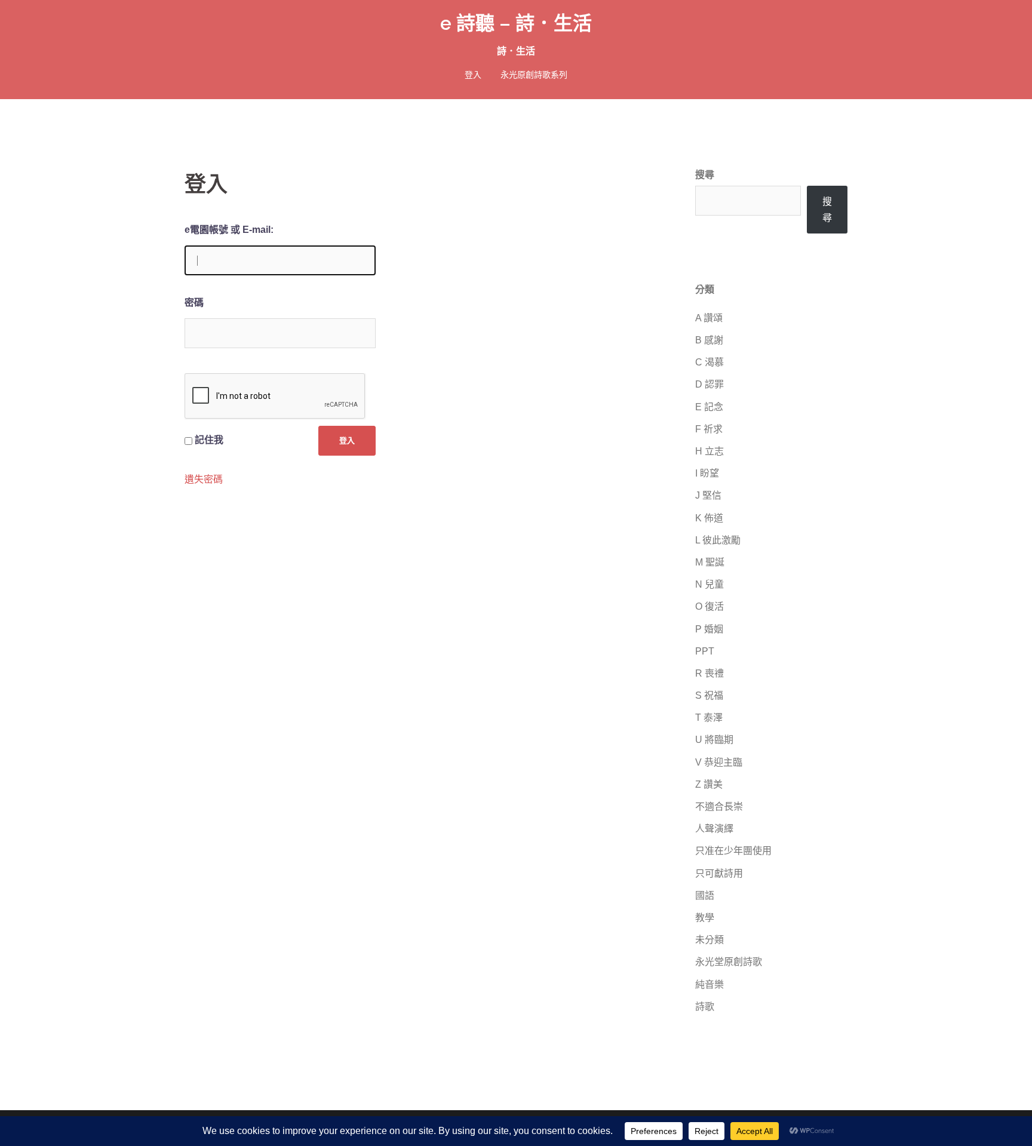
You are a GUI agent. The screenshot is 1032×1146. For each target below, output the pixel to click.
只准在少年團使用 (733, 851)
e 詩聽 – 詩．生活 (516, 23)
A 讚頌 (709, 318)
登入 (473, 74)
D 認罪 (709, 384)
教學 (704, 918)
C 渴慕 (709, 362)
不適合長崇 (719, 806)
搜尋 (704, 175)
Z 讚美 (709, 784)
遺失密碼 (204, 479)
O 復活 (709, 606)
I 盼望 (707, 473)
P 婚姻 (709, 629)
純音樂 (709, 984)
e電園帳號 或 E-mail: (229, 230)
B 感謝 (709, 340)
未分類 (709, 940)
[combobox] (748, 201)
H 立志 (709, 451)
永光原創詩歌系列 (533, 74)
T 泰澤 (709, 717)
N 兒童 (709, 584)
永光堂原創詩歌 (728, 962)
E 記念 (709, 407)
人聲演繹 (714, 829)
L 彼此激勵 (718, 540)
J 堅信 (708, 495)
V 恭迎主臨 (718, 762)
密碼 (194, 302)
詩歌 (704, 1006)
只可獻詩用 (719, 873)
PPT (704, 651)
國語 (704, 895)
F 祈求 (709, 429)
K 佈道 (709, 518)
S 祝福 (709, 695)
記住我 (209, 440)
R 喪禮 (709, 673)
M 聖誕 (709, 562)
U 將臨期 (714, 740)
